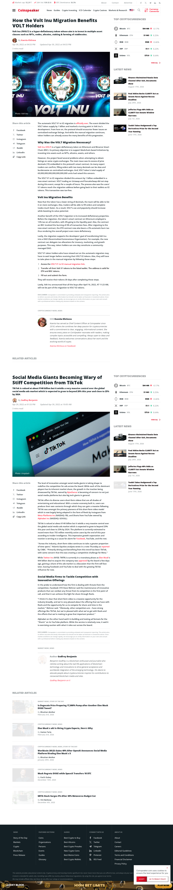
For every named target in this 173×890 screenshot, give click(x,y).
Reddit (20, 148)
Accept (142, 879)
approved (83, 560)
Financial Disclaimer (123, 859)
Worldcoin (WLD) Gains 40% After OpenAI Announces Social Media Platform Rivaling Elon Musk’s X (72, 752)
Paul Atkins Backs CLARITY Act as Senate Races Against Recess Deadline (143, 96)
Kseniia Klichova (28, 40)
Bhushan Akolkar (47, 712)
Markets (16, 842)
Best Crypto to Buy (72, 838)
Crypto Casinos (100, 10)
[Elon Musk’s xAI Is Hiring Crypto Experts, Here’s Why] (23, 730)
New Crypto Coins (72, 850)
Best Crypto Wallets (72, 859)
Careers (118, 846)
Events (41, 850)
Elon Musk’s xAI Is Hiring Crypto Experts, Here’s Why (65, 728)
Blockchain (18, 850)
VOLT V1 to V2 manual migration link (68, 264)
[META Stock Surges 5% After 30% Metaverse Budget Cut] (23, 798)
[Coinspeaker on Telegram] (150, 2)
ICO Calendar (85, 10)
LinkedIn (21, 152)
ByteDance (72, 492)
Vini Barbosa (45, 800)
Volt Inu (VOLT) (44, 147)
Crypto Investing (69, 10)
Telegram (21, 143)
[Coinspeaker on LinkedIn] (155, 2)
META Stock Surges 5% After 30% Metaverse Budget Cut (67, 796)
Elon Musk (104, 557)
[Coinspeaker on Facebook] (141, 2)
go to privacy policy (157, 879)
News (49, 10)
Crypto (16, 846)
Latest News (122, 69)
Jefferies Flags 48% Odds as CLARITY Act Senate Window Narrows (141, 112)
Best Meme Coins (71, 855)
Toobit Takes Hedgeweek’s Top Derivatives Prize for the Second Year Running (143, 128)
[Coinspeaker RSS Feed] (160, 2)
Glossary (42, 859)
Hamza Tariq (45, 732)
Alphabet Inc (43, 518)
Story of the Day (57, 701)
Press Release (19, 855)
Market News (43, 648)
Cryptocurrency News (47, 311)
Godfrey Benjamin (29, 400)
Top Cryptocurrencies (130, 19)
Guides (57, 10)
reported (105, 546)
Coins (41, 838)
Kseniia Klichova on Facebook (62, 346)
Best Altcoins (69, 842)
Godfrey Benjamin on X (60, 680)
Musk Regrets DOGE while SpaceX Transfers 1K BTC (64, 773)
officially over (82, 123)
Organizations (45, 842)
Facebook (21, 130)
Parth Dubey (45, 777)
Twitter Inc (48, 557)
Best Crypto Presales (73, 846)
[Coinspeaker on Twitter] (146, 2)
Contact (115, 3)
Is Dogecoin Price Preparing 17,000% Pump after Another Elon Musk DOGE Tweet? (73, 707)
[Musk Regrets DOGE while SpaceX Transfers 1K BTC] (23, 775)
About (104, 3)
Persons (42, 846)
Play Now (163, 885)
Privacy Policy (121, 863)
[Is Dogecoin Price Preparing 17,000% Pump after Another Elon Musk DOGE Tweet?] (23, 707)
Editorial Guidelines (123, 850)
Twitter (20, 134)
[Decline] (167, 868)
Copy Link (21, 157)
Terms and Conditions (124, 855)
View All (154, 63)
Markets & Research (118, 10)
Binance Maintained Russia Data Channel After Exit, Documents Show (143, 80)
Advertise (128, 3)
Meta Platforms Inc (46, 515)
